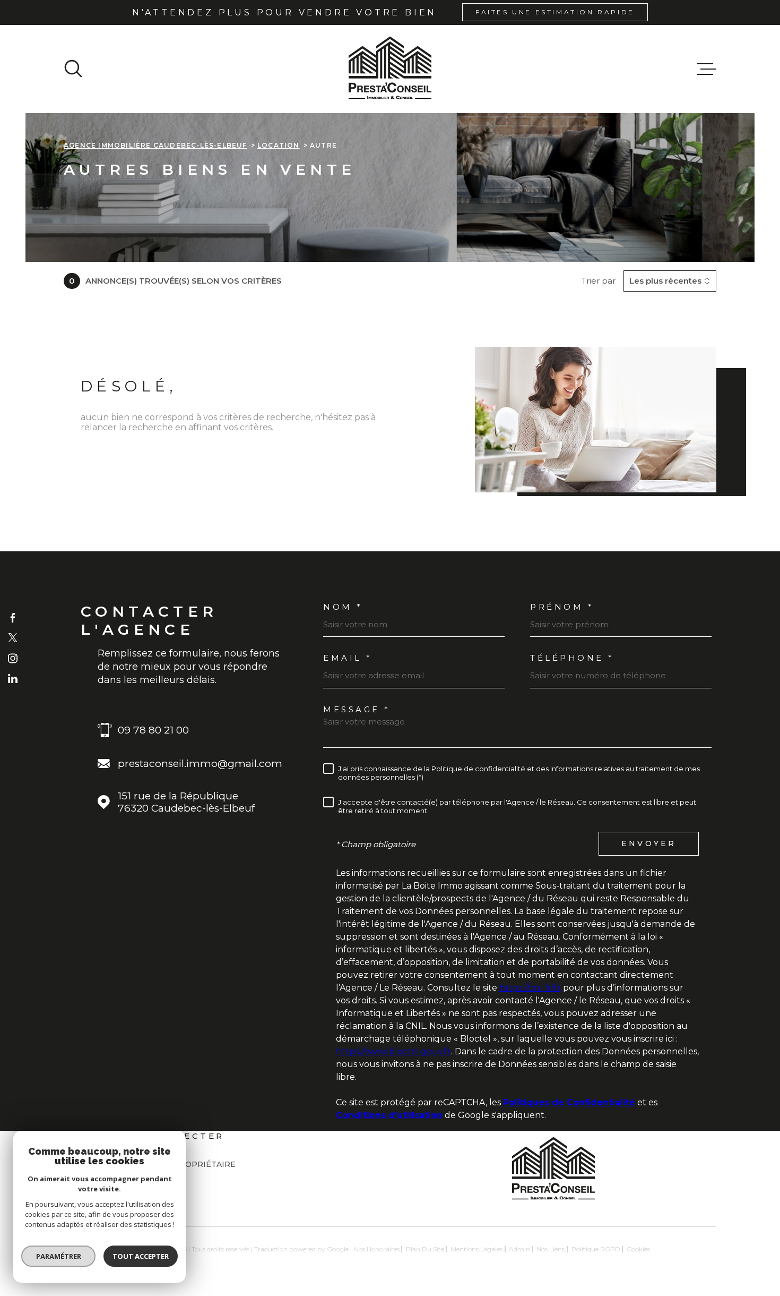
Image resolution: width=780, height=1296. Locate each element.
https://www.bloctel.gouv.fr (393, 1051)
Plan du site (425, 1249)
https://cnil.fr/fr (530, 988)
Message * (357, 709)
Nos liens (550, 1249)
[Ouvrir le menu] (706, 69)
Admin (519, 1249)
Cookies (638, 1249)
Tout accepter (140, 1256)
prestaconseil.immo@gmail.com (200, 763)
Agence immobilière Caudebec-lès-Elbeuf (155, 145)
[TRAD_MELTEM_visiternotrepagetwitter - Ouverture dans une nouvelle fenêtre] (12, 637)
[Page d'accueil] (390, 69)
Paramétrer (58, 1256)
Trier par (599, 281)
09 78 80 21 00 (153, 730)
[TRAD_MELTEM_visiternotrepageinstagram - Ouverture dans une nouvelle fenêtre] (12, 658)
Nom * (343, 607)
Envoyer (648, 844)
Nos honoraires (377, 1249)
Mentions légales (476, 1249)
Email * (347, 658)
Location (278, 145)
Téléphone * (572, 658)
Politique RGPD (595, 1249)
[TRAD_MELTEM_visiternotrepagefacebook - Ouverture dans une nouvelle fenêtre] (12, 617)
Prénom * (562, 607)
